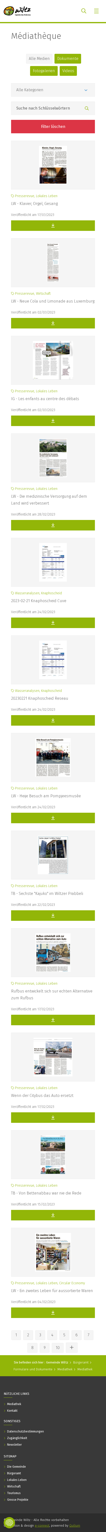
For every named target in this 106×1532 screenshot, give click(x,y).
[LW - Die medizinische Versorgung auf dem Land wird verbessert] (53, 457)
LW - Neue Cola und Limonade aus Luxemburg (52, 301)
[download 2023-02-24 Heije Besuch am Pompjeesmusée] (53, 818)
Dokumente (67, 58)
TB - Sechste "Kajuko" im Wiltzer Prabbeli (47, 893)
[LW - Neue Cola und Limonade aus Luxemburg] (53, 262)
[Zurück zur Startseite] (17, 11)
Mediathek (64, 1369)
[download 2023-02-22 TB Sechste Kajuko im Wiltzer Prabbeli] (53, 915)
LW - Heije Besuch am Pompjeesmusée (46, 796)
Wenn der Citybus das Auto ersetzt (42, 1095)
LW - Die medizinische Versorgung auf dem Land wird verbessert (49, 500)
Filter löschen (53, 126)
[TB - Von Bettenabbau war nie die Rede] (53, 1154)
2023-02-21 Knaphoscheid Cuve (38, 600)
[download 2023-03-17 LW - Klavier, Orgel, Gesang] (53, 225)
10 (58, 1347)
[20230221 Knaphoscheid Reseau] (53, 659)
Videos (68, 70)
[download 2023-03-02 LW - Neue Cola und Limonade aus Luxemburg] (53, 323)
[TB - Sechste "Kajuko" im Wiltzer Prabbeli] (53, 855)
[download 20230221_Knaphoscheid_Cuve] (53, 623)
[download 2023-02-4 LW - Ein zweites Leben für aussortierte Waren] (53, 1312)
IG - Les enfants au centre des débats (45, 398)
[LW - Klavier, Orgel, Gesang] (53, 165)
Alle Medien (39, 58)
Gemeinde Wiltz (57, 1362)
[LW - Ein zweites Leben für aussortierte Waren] (53, 1252)
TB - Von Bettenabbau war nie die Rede (46, 1193)
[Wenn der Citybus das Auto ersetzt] (53, 1057)
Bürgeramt (80, 1362)
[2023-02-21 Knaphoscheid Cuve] (53, 562)
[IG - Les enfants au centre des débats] (53, 360)
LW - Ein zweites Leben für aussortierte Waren (52, 1290)
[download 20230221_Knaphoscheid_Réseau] (53, 720)
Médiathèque (36, 36)
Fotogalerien (44, 70)
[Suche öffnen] (84, 11)
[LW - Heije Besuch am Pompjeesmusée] (53, 757)
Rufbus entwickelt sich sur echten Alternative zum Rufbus (51, 994)
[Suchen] (87, 108)
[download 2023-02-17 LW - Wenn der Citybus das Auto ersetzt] (53, 1117)
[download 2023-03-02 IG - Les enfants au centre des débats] (53, 421)
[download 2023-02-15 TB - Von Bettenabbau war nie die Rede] (53, 1215)
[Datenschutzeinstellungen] (9, 1522)
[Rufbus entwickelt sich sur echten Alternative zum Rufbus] (53, 952)
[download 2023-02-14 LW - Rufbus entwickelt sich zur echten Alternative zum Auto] (53, 1020)
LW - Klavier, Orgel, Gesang (34, 203)
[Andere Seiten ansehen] (72, 1347)
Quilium (74, 1525)
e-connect (42, 1525)
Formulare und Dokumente (33, 1369)
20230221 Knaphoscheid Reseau (39, 698)
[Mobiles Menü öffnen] (96, 11)
